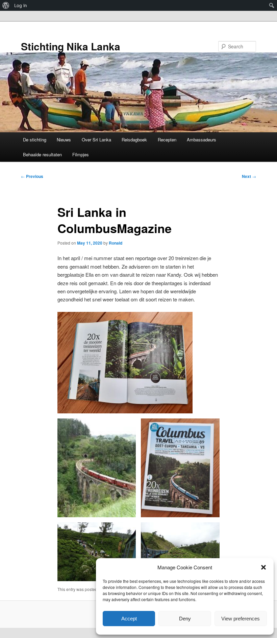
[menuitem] (6, 5)
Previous (32, 176)
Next (249, 176)
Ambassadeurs (201, 139)
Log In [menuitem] (20, 5)
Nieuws (64, 139)
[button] (263, 567)
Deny (185, 618)
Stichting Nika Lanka (70, 46)
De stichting (34, 139)
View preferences (240, 618)
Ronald (115, 243)
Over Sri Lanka (96, 139)
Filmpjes (80, 154)
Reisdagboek (134, 139)
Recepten (167, 139)
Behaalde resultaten (42, 154)
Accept (129, 618)
